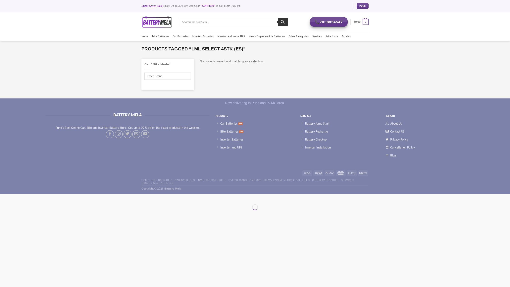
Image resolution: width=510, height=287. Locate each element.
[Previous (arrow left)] (3, 214)
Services (317, 36)
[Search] (283, 22)
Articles (346, 36)
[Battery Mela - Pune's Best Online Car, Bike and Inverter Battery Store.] (157, 22)
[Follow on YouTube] (145, 134)
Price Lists (332, 36)
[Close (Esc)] (3, 197)
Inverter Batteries (203, 36)
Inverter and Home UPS (231, 36)
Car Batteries (181, 36)
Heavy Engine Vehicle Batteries (267, 36)
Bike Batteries (160, 36)
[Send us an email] (136, 134)
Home (144, 36)
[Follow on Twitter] (127, 134)
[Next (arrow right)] (15, 214)
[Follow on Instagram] (119, 134)
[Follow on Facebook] (110, 134)
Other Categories (299, 36)
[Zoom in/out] (15, 197)
